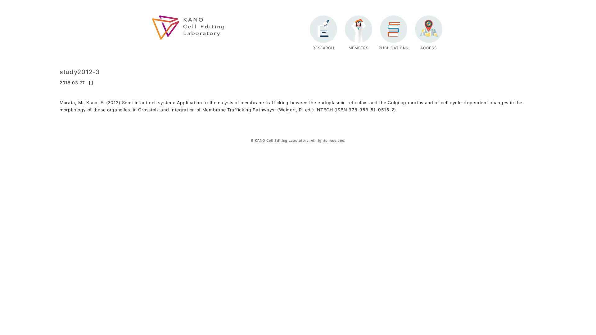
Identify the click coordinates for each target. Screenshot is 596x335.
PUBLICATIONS (394, 48)
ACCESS (428, 48)
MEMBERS (359, 48)
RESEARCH (323, 48)
